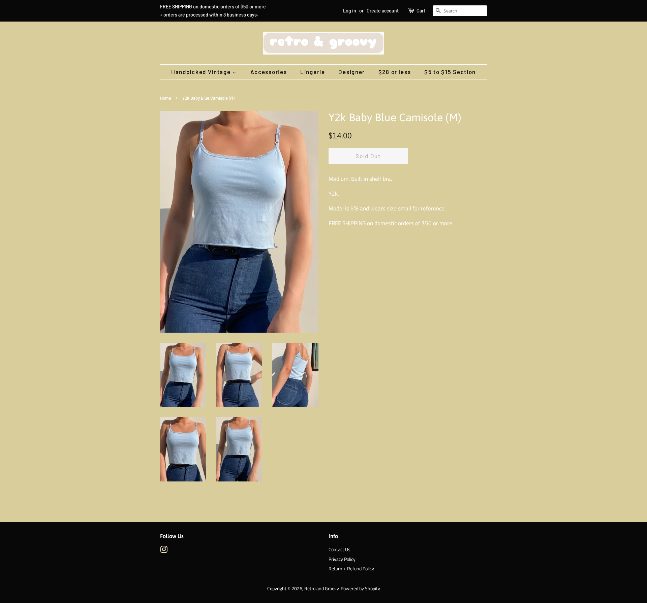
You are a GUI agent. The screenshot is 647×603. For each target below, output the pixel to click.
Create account (383, 10)
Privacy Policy (342, 559)
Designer (351, 71)
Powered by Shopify (360, 588)
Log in (349, 10)
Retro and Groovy (321, 588)
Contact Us (339, 549)
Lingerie (312, 71)
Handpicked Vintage (201, 71)
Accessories (268, 71)
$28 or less (394, 71)
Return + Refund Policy (351, 568)
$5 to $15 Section (450, 71)
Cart (421, 10)
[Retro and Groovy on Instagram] (163, 551)
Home (165, 98)
